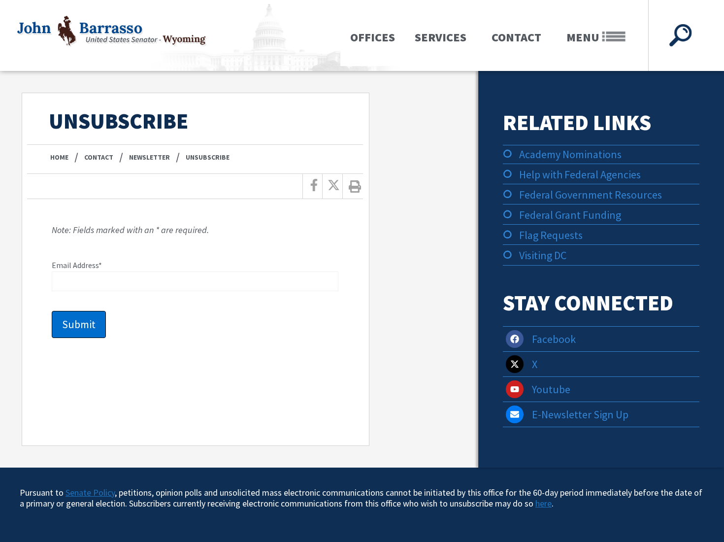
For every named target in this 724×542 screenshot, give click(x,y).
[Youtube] (515, 389)
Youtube (551, 389)
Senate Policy (90, 492)
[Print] (355, 186)
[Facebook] (515, 339)
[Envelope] (515, 414)
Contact (516, 37)
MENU (584, 37)
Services (440, 37)
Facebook (554, 339)
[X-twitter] (515, 364)
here (543, 503)
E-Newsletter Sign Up (580, 414)
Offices (372, 37)
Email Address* (77, 265)
